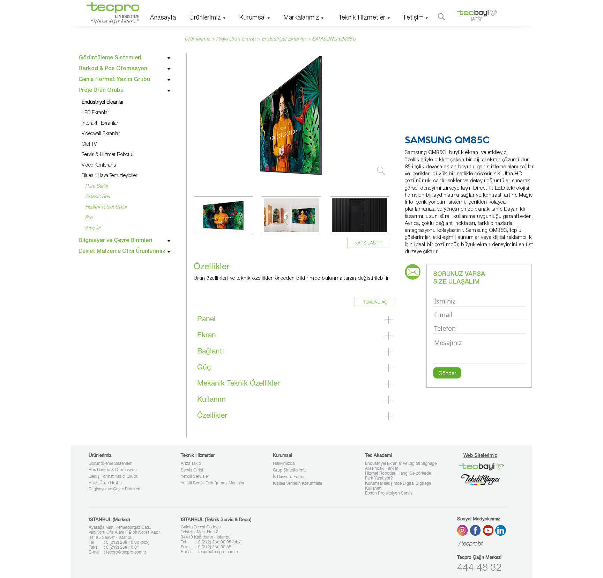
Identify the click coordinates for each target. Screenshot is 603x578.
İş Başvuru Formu (289, 477)
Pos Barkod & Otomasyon (113, 470)
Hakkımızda (284, 464)
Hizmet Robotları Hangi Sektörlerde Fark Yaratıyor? (398, 476)
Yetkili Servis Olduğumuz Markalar (212, 483)
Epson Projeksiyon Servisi (389, 493)
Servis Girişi (192, 470)
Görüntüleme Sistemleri (111, 464)
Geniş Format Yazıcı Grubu (114, 477)
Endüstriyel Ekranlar (284, 39)
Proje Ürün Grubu (105, 483)
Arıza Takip (191, 464)
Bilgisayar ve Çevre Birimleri (114, 489)
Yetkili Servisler (195, 477)
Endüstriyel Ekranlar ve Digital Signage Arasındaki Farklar (401, 466)
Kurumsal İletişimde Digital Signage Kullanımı (398, 486)
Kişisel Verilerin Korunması (297, 484)
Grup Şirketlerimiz (289, 470)
